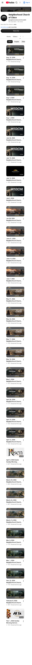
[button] (23, 36)
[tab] (8, 36)
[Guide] (2, 2)
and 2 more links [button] (12, 27)
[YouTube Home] (10, 2)
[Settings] (20, 2)
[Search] (16, 2)
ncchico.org (5, 27)
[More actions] (23, 58)
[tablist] (16, 36)
